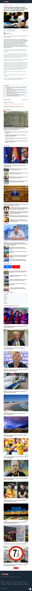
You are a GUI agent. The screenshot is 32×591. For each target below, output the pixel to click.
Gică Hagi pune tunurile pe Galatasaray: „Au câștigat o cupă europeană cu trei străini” (18, 276)
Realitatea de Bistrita (15, 584)
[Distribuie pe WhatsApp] (25, 30)
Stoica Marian (26, 520)
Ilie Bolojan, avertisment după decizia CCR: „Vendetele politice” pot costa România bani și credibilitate (16, 135)
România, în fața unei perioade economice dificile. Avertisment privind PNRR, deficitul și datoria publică (18, 260)
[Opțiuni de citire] (30, 589)
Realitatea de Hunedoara (4, 584)
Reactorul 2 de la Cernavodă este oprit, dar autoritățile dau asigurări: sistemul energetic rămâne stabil (14, 129)
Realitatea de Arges (12, 29)
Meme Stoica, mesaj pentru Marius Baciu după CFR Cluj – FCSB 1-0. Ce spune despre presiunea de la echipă (16, 370)
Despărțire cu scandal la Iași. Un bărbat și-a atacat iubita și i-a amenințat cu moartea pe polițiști (15, 392)
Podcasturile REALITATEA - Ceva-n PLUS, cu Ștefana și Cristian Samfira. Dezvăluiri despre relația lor (15, 501)
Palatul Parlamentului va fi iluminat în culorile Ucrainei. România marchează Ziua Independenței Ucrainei (15, 523)
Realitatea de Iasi (27, 584)
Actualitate (6, 5)
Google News (21, 106)
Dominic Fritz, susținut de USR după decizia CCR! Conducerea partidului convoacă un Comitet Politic (18, 288)
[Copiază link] (22, 30)
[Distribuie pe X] (27, 30)
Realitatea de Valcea (21, 584)
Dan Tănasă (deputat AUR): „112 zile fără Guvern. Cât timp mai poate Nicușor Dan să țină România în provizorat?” (16, 205)
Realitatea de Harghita (17, 581)
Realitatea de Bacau (24, 581)
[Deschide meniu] (28, 2)
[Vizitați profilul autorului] (4, 30)
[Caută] (25, 2)
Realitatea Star (12, 581)
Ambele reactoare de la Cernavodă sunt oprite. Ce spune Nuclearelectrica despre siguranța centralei (19, 181)
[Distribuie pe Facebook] (24, 30)
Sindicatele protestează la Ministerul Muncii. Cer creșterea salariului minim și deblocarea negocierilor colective (18, 248)
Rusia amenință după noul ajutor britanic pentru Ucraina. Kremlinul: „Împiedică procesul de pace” (15, 95)
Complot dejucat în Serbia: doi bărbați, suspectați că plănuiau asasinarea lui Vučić (16, 88)
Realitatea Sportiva (7, 581)
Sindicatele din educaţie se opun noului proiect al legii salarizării (15, 543)
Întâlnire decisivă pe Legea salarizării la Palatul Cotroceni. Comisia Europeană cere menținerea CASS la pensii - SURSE (19, 216)
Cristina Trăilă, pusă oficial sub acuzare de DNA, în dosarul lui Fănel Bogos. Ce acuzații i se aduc (16, 93)
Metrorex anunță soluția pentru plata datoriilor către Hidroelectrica (16, 138)
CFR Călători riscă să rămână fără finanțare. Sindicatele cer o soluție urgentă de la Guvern (16, 90)
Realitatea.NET (2, 581)
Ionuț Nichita (26, 346)
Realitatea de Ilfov (10, 584)
